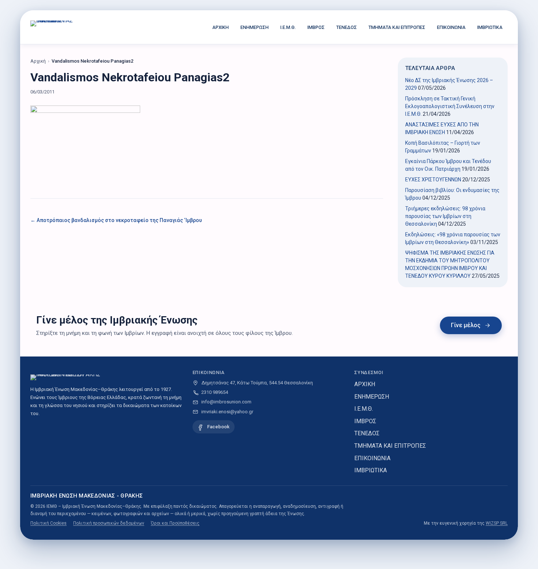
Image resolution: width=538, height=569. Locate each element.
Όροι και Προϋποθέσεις (175, 523)
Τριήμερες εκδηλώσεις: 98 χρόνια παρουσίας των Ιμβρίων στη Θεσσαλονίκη (445, 216)
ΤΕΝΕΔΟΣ (346, 27)
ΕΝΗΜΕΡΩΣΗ (254, 27)
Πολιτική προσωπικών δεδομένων (108, 523)
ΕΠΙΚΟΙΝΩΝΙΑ (451, 27)
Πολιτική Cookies (48, 523)
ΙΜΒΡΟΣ (316, 27)
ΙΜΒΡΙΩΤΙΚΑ (489, 27)
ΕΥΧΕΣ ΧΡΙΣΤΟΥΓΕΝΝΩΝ (433, 179)
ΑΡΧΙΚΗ (220, 27)
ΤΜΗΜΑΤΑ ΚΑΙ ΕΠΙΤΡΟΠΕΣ (397, 27)
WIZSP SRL (497, 523)
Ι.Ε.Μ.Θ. (288, 27)
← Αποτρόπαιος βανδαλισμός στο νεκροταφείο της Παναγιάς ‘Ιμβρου (116, 220)
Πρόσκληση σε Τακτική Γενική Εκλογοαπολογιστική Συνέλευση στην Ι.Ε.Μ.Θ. (449, 106)
